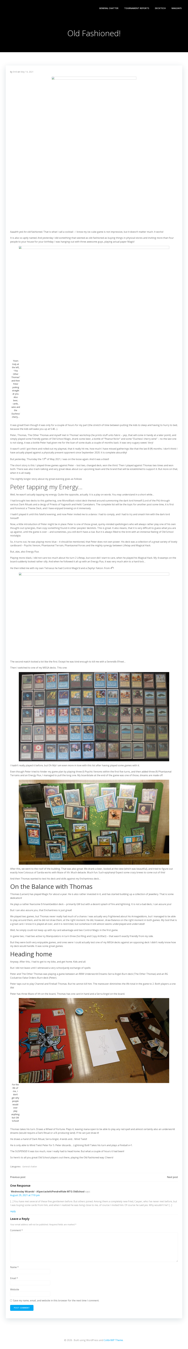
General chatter (108, 8)
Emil (15, 71)
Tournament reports (136, 8)
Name (14, 1267)
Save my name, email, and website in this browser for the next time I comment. (56, 1300)
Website (14, 1289)
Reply (13, 1211)
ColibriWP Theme (113, 1340)
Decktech (160, 8)
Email (14, 1278)
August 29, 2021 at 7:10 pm (25, 1195)
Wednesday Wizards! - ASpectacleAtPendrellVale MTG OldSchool (47, 1191)
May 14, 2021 (27, 71)
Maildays (177, 8)
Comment (16, 1230)
